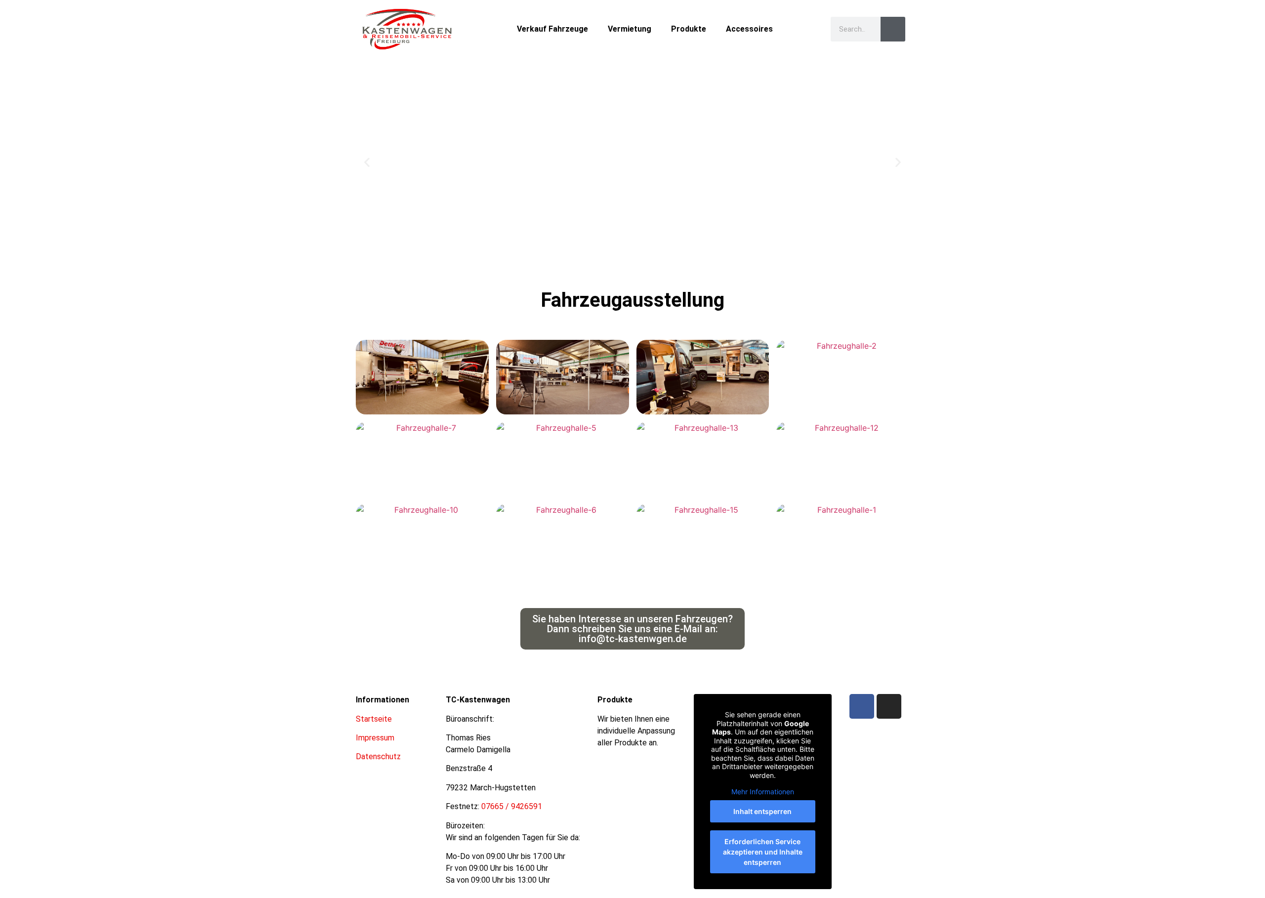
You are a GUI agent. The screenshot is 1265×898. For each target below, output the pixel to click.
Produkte (688, 29)
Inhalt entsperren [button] (762, 811)
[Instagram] (889, 706)
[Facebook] (861, 706)
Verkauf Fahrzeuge (552, 29)
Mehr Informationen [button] (762, 791)
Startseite (374, 719)
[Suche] (893, 29)
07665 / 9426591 (511, 806)
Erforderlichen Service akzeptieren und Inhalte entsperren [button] (762, 851)
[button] (367, 162)
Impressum (375, 737)
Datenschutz (378, 756)
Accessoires (749, 29)
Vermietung (629, 29)
